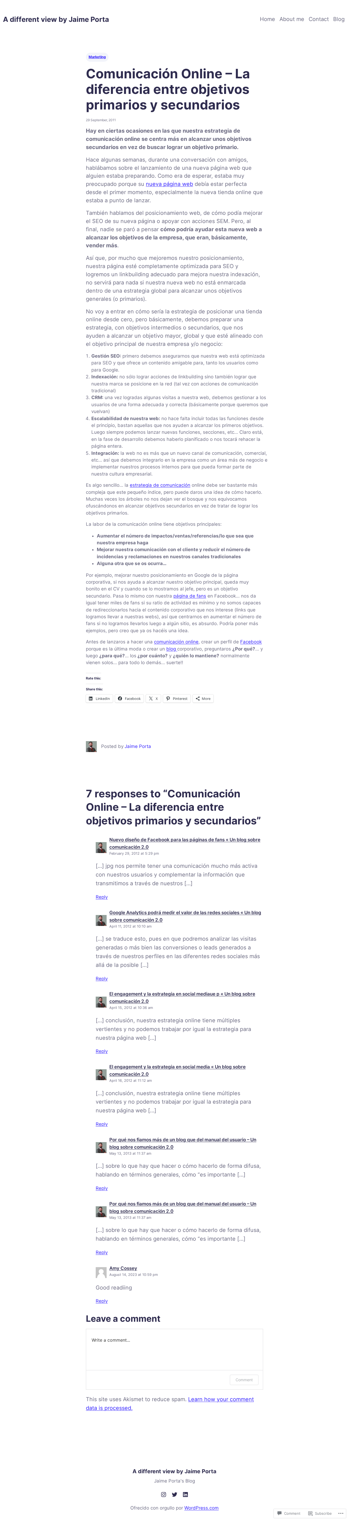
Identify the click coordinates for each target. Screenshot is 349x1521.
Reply (102, 897)
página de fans (189, 596)
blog (171, 649)
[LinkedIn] (185, 1494)
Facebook (251, 641)
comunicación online (176, 641)
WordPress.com (201, 1508)
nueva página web (169, 184)
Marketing (97, 57)
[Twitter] (174, 1494)
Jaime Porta (138, 746)
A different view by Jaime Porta (56, 19)
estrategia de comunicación (160, 485)
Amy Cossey (123, 1268)
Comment (244, 1379)
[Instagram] (163, 1494)
